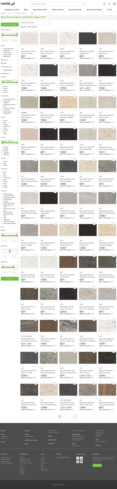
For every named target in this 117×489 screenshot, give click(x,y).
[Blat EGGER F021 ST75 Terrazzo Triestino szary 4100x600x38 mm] (49, 294)
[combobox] (35, 22)
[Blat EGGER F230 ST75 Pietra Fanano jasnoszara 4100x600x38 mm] (68, 358)
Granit (11, 176)
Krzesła (26, 434)
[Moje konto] (104, 4)
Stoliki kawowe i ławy (31, 440)
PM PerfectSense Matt (11, 197)
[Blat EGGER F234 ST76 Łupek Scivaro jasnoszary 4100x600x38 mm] (68, 198)
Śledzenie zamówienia (6, 457)
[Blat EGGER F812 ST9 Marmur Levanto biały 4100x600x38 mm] (29, 262)
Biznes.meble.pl (45, 470)
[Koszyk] (114, 4)
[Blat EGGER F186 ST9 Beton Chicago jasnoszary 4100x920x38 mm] (29, 166)
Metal (11, 183)
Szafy (97, 439)
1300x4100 (11, 154)
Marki (42, 466)
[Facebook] (77, 458)
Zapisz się (97, 465)
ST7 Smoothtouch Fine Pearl (11, 209)
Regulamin (22, 457)
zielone (11, 133)
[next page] (75, 416)
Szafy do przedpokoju (101, 441)
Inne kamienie (11, 177)
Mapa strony (44, 468)
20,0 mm (11, 90)
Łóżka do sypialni (52, 430)
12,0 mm (11, 86)
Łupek (11, 179)
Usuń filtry (23, 27)
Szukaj (84, 4)
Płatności (22, 468)
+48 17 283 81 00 (62, 457)
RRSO (33, 58)
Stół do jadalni (75, 445)
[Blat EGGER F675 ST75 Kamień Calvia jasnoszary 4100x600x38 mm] (29, 198)
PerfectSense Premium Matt (11, 105)
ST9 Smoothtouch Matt (11, 223)
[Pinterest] (77, 461)
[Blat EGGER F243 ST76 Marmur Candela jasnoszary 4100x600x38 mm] (29, 230)
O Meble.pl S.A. (44, 463)
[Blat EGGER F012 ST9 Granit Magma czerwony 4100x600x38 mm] (29, 326)
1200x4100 (11, 152)
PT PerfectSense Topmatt (11, 200)
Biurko (3, 431)
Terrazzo (11, 187)
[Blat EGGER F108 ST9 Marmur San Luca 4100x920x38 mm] (68, 230)
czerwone (11, 130)
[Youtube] (81, 461)
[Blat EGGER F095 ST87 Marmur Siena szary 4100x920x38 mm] (88, 390)
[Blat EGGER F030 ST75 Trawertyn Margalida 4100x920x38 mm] (107, 230)
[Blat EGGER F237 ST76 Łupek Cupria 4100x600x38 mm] (49, 198)
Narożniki (51, 443)
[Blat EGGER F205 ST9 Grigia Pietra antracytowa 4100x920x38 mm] (88, 326)
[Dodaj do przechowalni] (35, 32)
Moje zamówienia (5, 459)
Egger (11, 63)
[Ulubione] (109, 4)
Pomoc (22, 464)
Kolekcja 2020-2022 (11, 48)
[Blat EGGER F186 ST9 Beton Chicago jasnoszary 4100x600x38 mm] (88, 70)
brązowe (11, 124)
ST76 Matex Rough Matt (11, 214)
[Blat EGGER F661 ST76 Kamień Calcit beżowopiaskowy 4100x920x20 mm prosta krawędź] (49, 230)
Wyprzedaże (11, 56)
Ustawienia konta (5, 461)
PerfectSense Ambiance (11, 101)
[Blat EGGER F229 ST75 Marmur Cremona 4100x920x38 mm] (49, 38)
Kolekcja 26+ (11, 50)
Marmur (11, 181)
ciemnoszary (11, 126)
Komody (27, 431)
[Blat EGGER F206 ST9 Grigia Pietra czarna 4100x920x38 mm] (68, 134)
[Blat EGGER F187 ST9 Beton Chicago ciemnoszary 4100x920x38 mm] (88, 358)
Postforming (11, 110)
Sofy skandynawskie (77, 439)
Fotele (3, 434)
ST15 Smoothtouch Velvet (11, 205)
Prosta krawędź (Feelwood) (11, 112)
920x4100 (11, 150)
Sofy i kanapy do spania (78, 438)
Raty (21, 466)
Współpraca (44, 459)
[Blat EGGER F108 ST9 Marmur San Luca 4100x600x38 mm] (88, 166)
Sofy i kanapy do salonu (78, 436)
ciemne (11, 161)
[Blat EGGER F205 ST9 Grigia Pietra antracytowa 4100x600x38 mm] (107, 262)
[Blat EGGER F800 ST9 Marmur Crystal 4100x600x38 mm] (68, 38)
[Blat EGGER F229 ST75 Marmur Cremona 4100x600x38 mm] (29, 38)
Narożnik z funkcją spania (78, 430)
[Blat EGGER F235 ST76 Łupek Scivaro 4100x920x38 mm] (49, 70)
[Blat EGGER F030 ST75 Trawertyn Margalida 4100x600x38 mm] (68, 102)
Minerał (11, 185)
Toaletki (98, 445)
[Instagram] (81, 458)
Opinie (42, 464)
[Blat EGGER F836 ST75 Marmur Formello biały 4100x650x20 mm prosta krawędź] (88, 294)
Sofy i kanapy (76, 434)
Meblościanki (52, 440)
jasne (11, 163)
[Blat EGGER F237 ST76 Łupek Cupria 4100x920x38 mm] (88, 230)
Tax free (22, 473)
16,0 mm (11, 88)
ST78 (11, 217)
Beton (11, 172)
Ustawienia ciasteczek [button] (6, 463)
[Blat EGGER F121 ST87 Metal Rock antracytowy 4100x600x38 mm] (88, 262)
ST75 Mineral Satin (11, 212)
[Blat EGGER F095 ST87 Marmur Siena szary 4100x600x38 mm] (107, 166)
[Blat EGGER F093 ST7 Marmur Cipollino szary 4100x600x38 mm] (68, 326)
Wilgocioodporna (11, 70)
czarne (11, 128)
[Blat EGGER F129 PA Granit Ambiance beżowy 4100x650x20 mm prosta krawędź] (107, 134)
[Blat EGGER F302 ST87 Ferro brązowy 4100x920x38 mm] (49, 326)
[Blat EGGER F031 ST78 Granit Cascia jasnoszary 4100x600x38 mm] (88, 198)
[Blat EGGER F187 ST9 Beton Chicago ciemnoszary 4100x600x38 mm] (29, 294)
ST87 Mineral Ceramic (11, 221)
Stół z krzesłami (99, 432)
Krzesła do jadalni (28, 436)
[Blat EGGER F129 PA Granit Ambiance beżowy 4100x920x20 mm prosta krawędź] (49, 390)
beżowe (11, 120)
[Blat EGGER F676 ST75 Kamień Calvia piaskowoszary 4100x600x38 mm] (107, 38)
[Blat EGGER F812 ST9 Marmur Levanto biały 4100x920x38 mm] (49, 262)
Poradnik (22, 470)
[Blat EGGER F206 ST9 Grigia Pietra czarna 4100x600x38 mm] (49, 134)
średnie (11, 165)
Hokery (3, 442)
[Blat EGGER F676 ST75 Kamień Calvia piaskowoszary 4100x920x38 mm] (107, 102)
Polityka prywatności (25, 459)
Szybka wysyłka (11, 54)
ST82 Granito (11, 219)
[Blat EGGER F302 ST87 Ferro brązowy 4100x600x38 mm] (68, 262)
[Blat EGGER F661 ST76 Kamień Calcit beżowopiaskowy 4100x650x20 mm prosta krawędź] (29, 134)
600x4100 (11, 147)
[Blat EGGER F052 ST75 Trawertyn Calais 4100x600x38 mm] (107, 294)
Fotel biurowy (4, 436)
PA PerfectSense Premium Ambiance (11, 194)
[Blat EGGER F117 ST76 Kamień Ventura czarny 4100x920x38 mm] (68, 390)
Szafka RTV (98, 436)
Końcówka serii (11, 52)
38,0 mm (11, 92)
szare (11, 132)
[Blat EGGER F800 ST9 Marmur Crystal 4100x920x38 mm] (29, 70)
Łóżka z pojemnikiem (53, 432)
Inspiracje (22, 472)
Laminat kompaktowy (11, 99)
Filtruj (10, 278)
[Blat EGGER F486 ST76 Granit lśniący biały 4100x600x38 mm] (88, 134)
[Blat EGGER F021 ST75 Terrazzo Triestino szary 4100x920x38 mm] (49, 358)
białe (11, 122)
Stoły (73, 443)
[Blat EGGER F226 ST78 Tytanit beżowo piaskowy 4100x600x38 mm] (107, 390)
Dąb (11, 174)
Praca (42, 461)
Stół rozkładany (99, 430)
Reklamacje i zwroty (25, 461)
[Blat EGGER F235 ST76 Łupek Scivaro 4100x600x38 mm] (88, 38)
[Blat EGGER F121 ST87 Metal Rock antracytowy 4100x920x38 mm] (29, 390)
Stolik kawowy (99, 434)
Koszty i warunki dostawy (26, 463)
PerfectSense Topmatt (11, 108)
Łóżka (26, 444)
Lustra (50, 436)
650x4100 (11, 149)
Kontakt (43, 457)
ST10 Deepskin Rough (11, 203)
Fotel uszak (4, 438)
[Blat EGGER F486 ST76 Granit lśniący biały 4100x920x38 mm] (88, 102)
